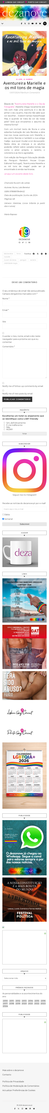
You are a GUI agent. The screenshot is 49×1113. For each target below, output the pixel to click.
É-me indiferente (14, 425)
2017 (5, 1004)
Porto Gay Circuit (37, 2)
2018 (11, 1004)
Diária (7, 514)
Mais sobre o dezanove (13, 1070)
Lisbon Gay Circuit (14, 2)
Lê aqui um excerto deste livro (18, 174)
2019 (18, 1004)
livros (19, 253)
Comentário (8, 346)
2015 (37, 1001)
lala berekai (8, 253)
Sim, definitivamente (16, 423)
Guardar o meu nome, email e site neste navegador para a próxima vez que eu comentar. (21, 339)
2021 (30, 1004)
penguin (23, 260)
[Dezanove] (24, 12)
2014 (30, 1001)
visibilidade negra (10, 263)
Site (4, 322)
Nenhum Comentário (30, 92)
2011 (12, 1001)
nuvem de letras (10, 260)
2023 (43, 1004)
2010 (5, 1001)
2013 (24, 1001)
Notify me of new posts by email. (17, 394)
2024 (5, 1006)
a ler (19, 79)
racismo (33, 260)
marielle (7, 257)
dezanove (24, 239)
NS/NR (9, 429)
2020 (24, 1004)
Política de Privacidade (13, 1081)
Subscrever (24, 524)
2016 (43, 1001)
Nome (6, 298)
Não (8, 427)
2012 (18, 1001)
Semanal (8, 519)
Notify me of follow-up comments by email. (22, 386)
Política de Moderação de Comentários (20, 1086)
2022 (36, 1004)
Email (5, 310)
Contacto (6, 1075)
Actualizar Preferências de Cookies (18, 1090)
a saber (28, 79)
